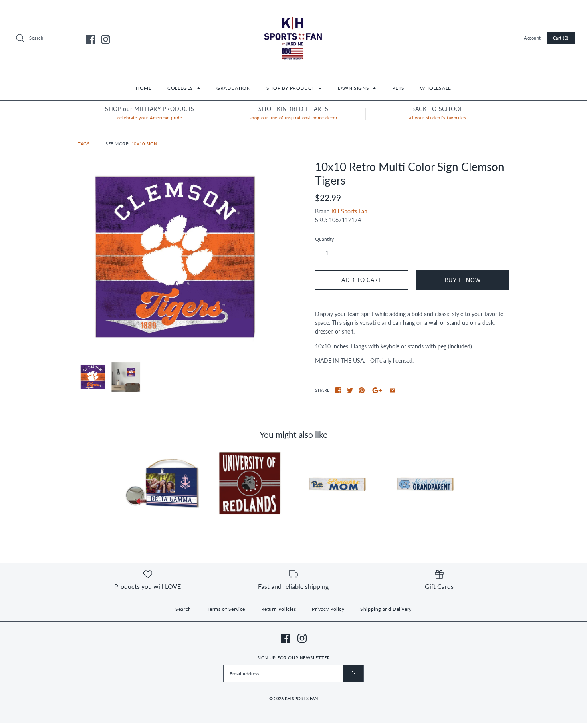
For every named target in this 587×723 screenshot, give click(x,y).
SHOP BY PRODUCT (293, 88)
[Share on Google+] (377, 390)
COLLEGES (183, 88)
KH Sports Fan (349, 211)
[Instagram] (105, 39)
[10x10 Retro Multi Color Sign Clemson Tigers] (175, 257)
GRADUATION (233, 88)
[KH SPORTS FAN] (293, 12)
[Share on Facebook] (338, 390)
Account (532, 37)
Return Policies (278, 609)
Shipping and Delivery (386, 609)
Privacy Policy (328, 609)
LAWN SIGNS (357, 88)
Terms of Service (226, 609)
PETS (398, 88)
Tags (86, 143)
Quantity (324, 239)
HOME (143, 88)
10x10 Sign (144, 143)
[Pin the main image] (362, 390)
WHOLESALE (435, 88)
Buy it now (463, 280)
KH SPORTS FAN (301, 698)
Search (183, 609)
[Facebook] (90, 39)
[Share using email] (392, 390)
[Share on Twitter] (350, 390)
